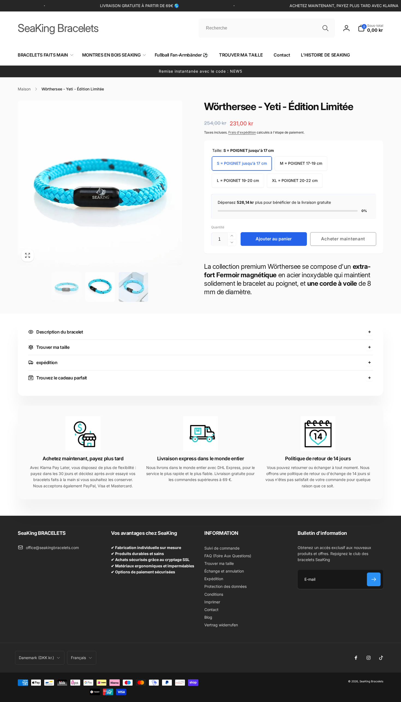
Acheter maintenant (343, 238)
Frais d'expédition (242, 132)
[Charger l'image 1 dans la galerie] (67, 287)
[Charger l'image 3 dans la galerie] (133, 287)
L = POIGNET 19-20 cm (238, 180)
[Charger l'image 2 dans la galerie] (100, 287)
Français (78, 657)
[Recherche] (325, 28)
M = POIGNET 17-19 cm (301, 163)
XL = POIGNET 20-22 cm (295, 180)
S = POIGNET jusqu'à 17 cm (242, 163)
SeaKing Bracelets (371, 681)
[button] (370, 28)
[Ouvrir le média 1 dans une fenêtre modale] (100, 183)
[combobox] (267, 28)
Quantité (217, 227)
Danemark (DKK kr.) (36, 657)
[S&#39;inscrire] (374, 579)
